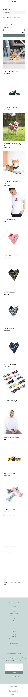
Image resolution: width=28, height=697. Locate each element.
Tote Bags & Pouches (14, 643)
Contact (14, 620)
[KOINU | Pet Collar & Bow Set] (14, 54)
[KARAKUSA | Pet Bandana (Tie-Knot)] (14, 165)
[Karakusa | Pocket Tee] (14, 202)
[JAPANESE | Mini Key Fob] (14, 384)
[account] (22, 1)
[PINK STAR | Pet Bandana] (14, 239)
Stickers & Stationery (14, 641)
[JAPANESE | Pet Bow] (14, 529)
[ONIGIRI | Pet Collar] (14, 456)
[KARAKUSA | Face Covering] (14, 420)
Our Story (14, 606)
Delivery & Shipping (14, 615)
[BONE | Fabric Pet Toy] (14, 493)
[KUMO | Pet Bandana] (14, 275)
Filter (23, 32)
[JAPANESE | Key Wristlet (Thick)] (14, 565)
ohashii (14, 1)
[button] (2, 1)
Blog (14, 618)
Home (4, 17)
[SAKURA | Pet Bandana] (14, 347)
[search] (4, 1)
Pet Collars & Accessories (14, 638)
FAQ (14, 611)
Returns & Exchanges (14, 613)
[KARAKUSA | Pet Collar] (14, 90)
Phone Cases (14, 636)
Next (6, 591)
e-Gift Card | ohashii (14, 645)
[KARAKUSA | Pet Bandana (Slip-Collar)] (14, 127)
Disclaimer (14, 608)
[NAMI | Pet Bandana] (14, 311)
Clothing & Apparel (14, 634)
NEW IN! (14, 631)
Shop (8, 17)
